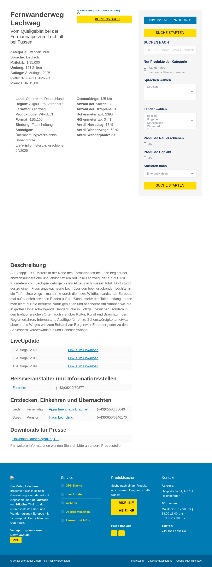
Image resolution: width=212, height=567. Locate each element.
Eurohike (19, 388)
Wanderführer (157, 67)
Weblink (71, 503)
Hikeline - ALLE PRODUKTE (170, 20)
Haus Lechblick (61, 417)
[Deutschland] (168, 123)
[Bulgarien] (168, 119)
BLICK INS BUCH (107, 19)
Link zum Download (83, 350)
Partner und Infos (78, 520)
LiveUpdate (74, 494)
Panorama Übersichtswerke (166, 72)
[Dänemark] (168, 126)
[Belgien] (168, 116)
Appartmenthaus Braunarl (68, 409)
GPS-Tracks (74, 485)
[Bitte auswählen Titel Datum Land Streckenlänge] (170, 173)
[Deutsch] (168, 87)
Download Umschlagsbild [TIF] (36, 439)
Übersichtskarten (78, 511)
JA (150, 144)
